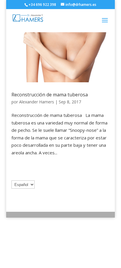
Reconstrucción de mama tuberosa (49, 94)
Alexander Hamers (36, 102)
